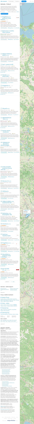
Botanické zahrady (3, 288)
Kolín (11, 299)
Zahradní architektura (13, 290)
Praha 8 (8, 306)
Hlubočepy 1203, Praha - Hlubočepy (6, 133)
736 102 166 (3, 178)
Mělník (2, 300)
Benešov (2, 299)
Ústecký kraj (5, 308)
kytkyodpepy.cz (11, 176)
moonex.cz (11, 188)
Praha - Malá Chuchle (9, 322)
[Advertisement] (10, 46)
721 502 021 (17, 39)
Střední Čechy (5, 297)
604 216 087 (3, 72)
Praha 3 (8, 304)
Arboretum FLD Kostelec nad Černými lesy (8, 382)
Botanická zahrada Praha (5, 372)
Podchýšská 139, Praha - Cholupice (6, 216)
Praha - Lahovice (8, 321)
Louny (13, 309)
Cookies (14, 418)
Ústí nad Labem (6, 310)
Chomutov (5, 309)
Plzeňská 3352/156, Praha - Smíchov (6, 182)
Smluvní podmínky (7, 417)
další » (14, 281)
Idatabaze (4, 1)
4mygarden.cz (11, 92)
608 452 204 (11, 61)
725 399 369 (17, 152)
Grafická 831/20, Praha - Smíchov (5, 204)
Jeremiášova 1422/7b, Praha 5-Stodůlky (6, 259)
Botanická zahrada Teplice (6, 373)
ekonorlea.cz (11, 220)
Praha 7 (5, 306)
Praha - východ (16, 300)
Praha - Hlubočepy (3, 320)
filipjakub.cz (11, 39)
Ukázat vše (2, 292)
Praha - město (5, 303)
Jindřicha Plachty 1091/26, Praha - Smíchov (7, 171)
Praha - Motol (15, 322)
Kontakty (5, 418)
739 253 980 (17, 27)
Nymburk (11, 300)
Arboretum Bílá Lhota (5, 381)
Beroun (5, 299)
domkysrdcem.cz (12, 138)
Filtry (18, 11)
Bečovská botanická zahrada (6, 369)
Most (15, 309)
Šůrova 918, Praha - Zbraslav (5, 56)
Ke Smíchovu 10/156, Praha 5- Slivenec (6, 237)
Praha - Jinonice (14, 320)
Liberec (14, 314)
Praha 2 (5, 304)
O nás (17, 417)
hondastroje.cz (11, 277)
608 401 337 (3, 94)
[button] (27, 216)
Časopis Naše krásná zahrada (5, 409)
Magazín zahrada (3, 406)
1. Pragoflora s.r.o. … (27, 210)
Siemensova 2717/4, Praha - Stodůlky (6, 146)
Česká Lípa (3, 314)
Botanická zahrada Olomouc (6, 371)
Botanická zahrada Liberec (6, 370)
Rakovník (11, 301)
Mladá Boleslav (6, 300)
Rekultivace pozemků (13, 289)
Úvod (3, 417)
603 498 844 (11, 231)
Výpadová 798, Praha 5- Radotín (5, 245)
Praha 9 (11, 306)
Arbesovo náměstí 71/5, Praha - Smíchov (6, 33)
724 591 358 (3, 127)
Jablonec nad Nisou (8, 314)
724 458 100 (11, 82)
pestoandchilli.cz (12, 70)
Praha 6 (2, 306)
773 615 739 (11, 198)
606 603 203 (3, 210)
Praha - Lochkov (3, 322)
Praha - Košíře (3, 321)
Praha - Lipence (13, 321)
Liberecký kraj (5, 312)
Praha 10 (15, 306)
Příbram (7, 301)
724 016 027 (3, 265)
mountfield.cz (11, 264)
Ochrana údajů (10, 418)
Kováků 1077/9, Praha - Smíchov (5, 110)
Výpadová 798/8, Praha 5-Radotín (5, 22)
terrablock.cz (11, 152)
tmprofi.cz (11, 114)
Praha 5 (15, 304)
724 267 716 (16, 114)
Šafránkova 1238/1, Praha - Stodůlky (6, 87)
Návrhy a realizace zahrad (14, 288)
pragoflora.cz (11, 27)
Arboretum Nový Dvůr (5, 383)
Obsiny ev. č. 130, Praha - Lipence (6, 120)
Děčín (2, 309)
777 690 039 (17, 220)
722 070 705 (16, 188)
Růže (1, 290)
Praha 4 (11, 304)
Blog (17, 420)
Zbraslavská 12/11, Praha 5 (5, 226)
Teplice (2, 310)
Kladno (8, 299)
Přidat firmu (13, 417)
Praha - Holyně (9, 320)
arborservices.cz (12, 126)
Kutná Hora (15, 299)
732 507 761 (3, 139)
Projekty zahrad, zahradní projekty (6, 289)
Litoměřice (9, 309)
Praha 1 (2, 304)
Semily (17, 314)
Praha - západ (3, 301)
